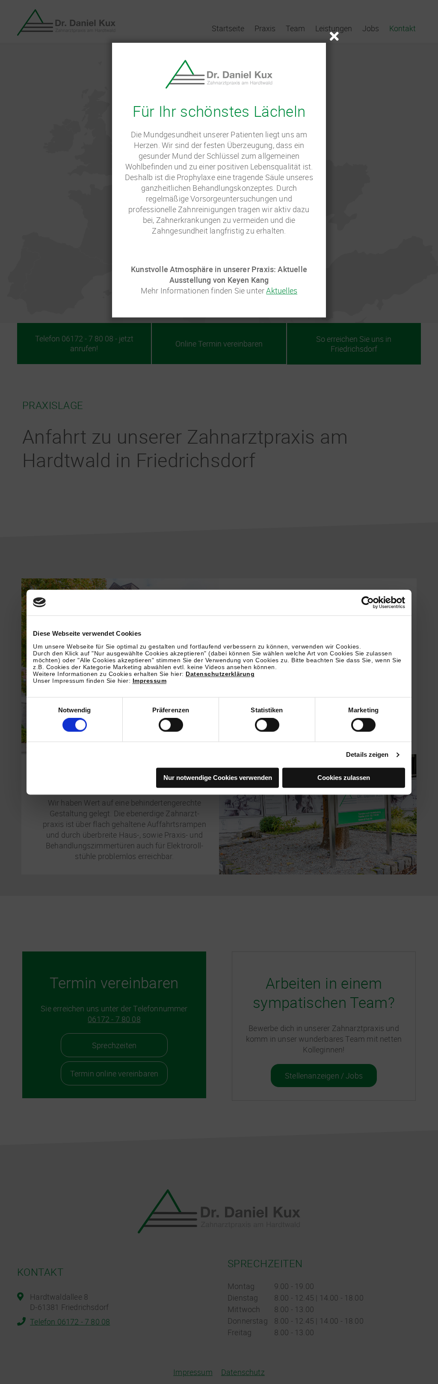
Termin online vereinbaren (114, 1073)
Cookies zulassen (343, 777)
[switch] (171, 725)
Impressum (150, 680)
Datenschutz (243, 1372)
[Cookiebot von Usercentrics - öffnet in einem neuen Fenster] (367, 602)
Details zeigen (367, 755)
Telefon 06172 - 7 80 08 (70, 1321)
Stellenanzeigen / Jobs (324, 1075)
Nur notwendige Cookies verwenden (217, 777)
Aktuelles (281, 290)
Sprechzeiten (114, 1045)
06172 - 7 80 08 (114, 1019)
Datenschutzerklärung (220, 673)
